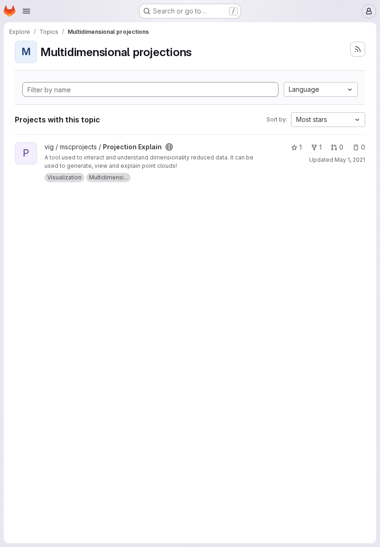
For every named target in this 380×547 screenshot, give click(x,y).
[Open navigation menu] (26, 11)
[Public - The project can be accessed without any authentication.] (169, 147)
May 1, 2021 (350, 159)
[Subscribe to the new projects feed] (357, 49)
